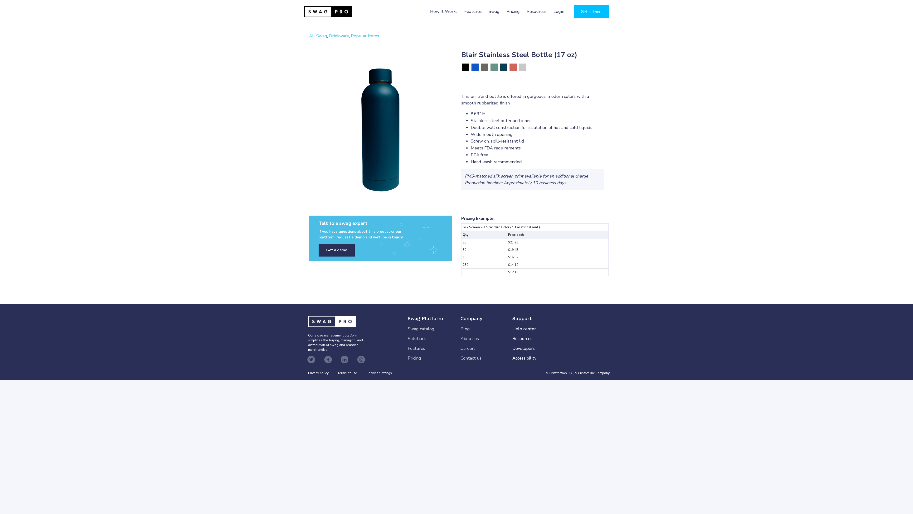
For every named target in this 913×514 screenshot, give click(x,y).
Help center (524, 329)
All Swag (318, 36)
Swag (494, 11)
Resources (537, 11)
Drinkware (339, 36)
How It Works (443, 11)
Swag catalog (421, 329)
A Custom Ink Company (592, 373)
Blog (465, 329)
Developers (523, 348)
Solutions (417, 338)
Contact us (471, 358)
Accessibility (524, 358)
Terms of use (347, 373)
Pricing (513, 11)
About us (470, 338)
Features (473, 11)
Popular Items (365, 36)
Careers (468, 348)
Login (559, 11)
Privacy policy (322, 373)
